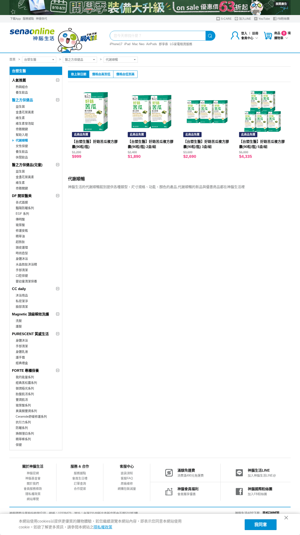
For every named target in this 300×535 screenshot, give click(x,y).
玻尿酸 (20, 225)
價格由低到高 (125, 74)
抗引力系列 (23, 422)
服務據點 (28, 18)
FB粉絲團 (283, 18)
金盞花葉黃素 (25, 112)
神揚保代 (41, 18)
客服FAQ (127, 478)
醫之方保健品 (74, 59)
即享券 (163, 44)
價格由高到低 (101, 74)
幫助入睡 (22, 134)
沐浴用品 (22, 295)
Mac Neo (138, 44)
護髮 (19, 326)
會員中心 (247, 38)
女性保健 (22, 146)
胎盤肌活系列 (25, 394)
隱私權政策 (33, 494)
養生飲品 (22, 92)
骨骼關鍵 (22, 129)
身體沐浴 (22, 258)
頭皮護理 (22, 247)
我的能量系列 (25, 377)
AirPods (151, 44)
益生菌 (20, 106)
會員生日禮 (79, 478)
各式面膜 (22, 202)
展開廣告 (281, 4)
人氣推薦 (19, 80)
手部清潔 (22, 270)
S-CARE (226, 18)
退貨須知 (127, 473)
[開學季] (150, 7)
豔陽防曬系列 (25, 208)
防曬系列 (22, 428)
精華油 (20, 236)
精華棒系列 (23, 439)
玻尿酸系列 (23, 405)
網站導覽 (33, 499)
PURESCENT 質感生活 (30, 334)
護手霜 (20, 357)
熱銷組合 (22, 87)
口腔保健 (22, 275)
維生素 (20, 118)
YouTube (264, 18)
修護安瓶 (22, 230)
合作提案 (80, 488)
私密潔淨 (22, 301)
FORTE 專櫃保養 (25, 370)
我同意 (260, 524)
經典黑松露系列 (26, 382)
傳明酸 (20, 219)
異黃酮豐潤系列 (26, 411)
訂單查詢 (80, 483)
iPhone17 (116, 44)
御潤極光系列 (25, 388)
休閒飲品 (22, 157)
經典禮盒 (22, 363)
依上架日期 (78, 74)
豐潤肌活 (22, 399)
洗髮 (19, 320)
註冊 (255, 33)
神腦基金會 (33, 478)
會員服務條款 (33, 488)
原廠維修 (127, 483)
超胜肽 (20, 242)
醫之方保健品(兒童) (27, 165)
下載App (15, 18)
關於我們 (33, 483)
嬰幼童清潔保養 (26, 281)
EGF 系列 (22, 213)
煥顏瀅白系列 (25, 433)
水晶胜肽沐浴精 (26, 264)
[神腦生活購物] (53, 38)
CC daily (19, 289)
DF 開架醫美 (22, 196)
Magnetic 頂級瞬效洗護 (30, 314)
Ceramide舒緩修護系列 (31, 416)
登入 (244, 33)
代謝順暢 (112, 59)
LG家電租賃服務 (181, 44)
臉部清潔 (22, 306)
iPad (127, 44)
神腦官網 (33, 473)
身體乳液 (22, 351)
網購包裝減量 (127, 488)
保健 (19, 444)
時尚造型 (22, 253)
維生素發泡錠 (25, 123)
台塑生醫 (30, 59)
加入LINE (244, 18)
